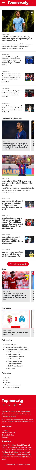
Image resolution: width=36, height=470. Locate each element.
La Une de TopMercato (12, 118)
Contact (4, 430)
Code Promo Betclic (15, 352)
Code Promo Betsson (15, 366)
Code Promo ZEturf (15, 363)
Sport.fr (7, 378)
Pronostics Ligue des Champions (16, 347)
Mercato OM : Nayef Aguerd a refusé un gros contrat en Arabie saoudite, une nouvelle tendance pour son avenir (12, 205)
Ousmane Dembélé (8, 454)
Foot (6, 380)
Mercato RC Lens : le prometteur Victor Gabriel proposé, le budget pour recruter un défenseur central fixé (14, 296)
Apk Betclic (12, 368)
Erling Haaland (21, 447)
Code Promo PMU (14, 354)
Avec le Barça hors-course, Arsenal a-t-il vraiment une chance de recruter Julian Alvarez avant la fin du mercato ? (11, 78)
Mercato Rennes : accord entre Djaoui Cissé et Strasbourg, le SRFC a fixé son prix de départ (12, 240)
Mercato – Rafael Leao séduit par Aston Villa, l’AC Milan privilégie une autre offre (12, 254)
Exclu (4, 269)
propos (5, 437)
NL (29, 464)
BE (27, 464)
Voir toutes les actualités (18, 264)
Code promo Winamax (16, 356)
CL (23, 464)
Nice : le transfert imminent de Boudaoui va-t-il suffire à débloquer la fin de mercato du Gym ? (12, 109)
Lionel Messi (27, 450)
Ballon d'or (6, 445)
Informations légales (9, 433)
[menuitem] (32, 3)
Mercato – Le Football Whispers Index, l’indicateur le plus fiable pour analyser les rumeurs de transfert (17, 39)
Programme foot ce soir (13, 385)
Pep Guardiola (7, 452)
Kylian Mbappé (16, 445)
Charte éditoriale (8, 435)
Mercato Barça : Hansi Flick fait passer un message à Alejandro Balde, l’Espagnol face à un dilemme (17, 183)
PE (25, 464)
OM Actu (8, 382)
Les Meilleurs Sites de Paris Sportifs (17, 349)
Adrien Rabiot (18, 457)
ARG (20, 464)
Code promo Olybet (15, 361)
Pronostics (6, 308)
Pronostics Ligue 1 (11, 345)
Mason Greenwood (23, 454)
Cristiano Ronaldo (15, 450)
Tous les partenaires (12, 387)
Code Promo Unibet (15, 359)
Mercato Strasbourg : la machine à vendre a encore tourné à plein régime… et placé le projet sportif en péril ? (11, 61)
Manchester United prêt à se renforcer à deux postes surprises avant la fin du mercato (12, 94)
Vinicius (15, 452)
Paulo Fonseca (7, 457)
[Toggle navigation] (3, 3)
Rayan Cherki (24, 452)
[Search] (32, 3)
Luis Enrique (11, 447)
